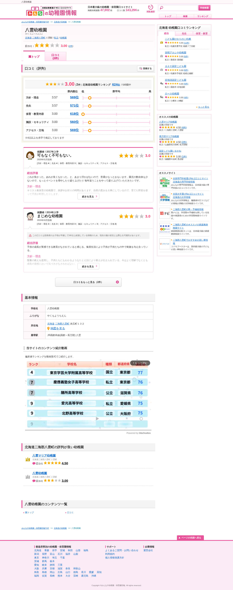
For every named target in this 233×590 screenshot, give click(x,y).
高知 (99, 572)
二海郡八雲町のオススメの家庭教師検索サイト (190, 226)
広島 (60, 572)
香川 (83, 572)
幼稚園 (63, 38)
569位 (74, 97)
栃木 (52, 561)
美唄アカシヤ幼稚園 (175, 52)
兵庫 (44, 568)
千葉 (62, 557)
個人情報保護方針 (114, 557)
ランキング (202, 16)
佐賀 (44, 575)
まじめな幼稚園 (50, 216)
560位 (74, 122)
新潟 (36, 554)
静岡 (52, 564)
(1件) (184, 156)
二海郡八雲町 (38, 38)
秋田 (70, 550)
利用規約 (110, 554)
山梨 (75, 554)
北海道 (28, 38)
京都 (52, 568)
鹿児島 (84, 575)
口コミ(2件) (56, 56)
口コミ (70, 512)
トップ (168, 16)
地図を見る (57, 328)
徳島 (75, 572)
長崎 (52, 575)
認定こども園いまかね (170, 151)
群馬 (44, 561)
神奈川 (45, 557)
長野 (44, 554)
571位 (74, 105)
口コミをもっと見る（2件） (88, 282)
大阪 (36, 568)
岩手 (54, 550)
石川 (60, 554)
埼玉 (54, 557)
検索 (185, 16)
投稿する (147, 68)
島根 (44, 572)
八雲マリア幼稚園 (44, 455)
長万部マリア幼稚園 (169, 136)
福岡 (36, 575)
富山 (52, 554)
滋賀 (60, 568)
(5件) (186, 84)
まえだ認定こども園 (175, 66)
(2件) (184, 142)
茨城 (36, 561)
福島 (86, 550)
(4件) (186, 97)
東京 (36, 557)
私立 (56, 38)
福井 (68, 554)
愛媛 (91, 572)
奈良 (68, 568)
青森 (46, 550)
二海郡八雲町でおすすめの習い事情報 (190, 242)
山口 (68, 572)
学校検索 (204, 8)
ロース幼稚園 (172, 93)
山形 (78, 550)
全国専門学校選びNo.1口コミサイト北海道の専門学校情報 (190, 180)
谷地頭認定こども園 (175, 80)
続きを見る (88, 196)
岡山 (52, 572)
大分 (68, 575)
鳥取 (36, 572)
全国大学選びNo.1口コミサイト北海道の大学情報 (188, 195)
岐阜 (44, 564)
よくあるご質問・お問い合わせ (121, 550)
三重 (60, 564)
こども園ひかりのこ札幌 (178, 39)
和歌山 (76, 568)
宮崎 (75, 575)
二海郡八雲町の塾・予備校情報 (188, 209)
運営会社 (148, 550)
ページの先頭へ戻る (191, 537)
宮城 (62, 550)
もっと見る (203, 107)
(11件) (186, 43)
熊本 (60, 575)
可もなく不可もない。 (55, 155)
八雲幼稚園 (39, 473)
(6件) (186, 56)
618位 (74, 113)
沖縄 (93, 575)
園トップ (34, 56)
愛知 (36, 564)
